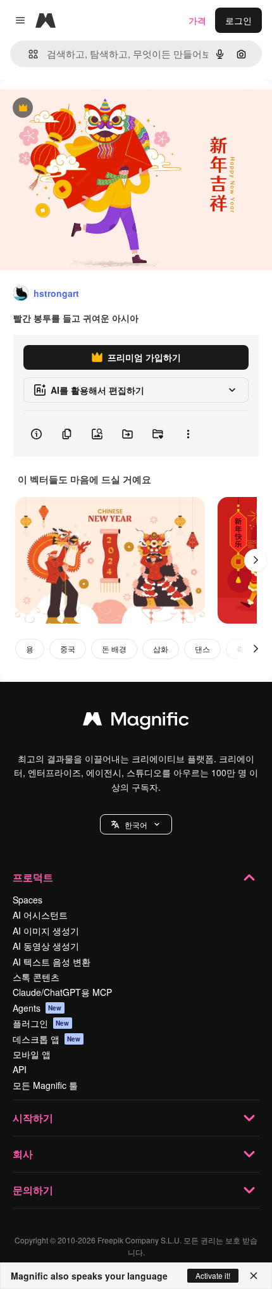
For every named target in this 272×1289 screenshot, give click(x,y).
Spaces (27, 899)
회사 (23, 1154)
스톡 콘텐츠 (36, 977)
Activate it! (212, 1275)
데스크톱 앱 (47, 1039)
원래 (72, 108)
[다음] (255, 560)
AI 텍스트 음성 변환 (51, 961)
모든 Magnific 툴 (45, 1085)
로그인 (238, 20)
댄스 (202, 648)
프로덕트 (33, 877)
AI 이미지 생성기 (46, 930)
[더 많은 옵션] (188, 433)
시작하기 (33, 1117)
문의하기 (33, 1190)
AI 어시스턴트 (40, 915)
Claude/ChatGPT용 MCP (62, 992)
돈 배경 (114, 648)
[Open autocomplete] (28, 54)
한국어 (136, 824)
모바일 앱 (32, 1054)
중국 (67, 648)
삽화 (160, 648)
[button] (136, 824)
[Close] (253, 1275)
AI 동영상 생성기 (46, 946)
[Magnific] (136, 721)
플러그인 (41, 1023)
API (20, 1069)
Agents (37, 1008)
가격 (197, 20)
